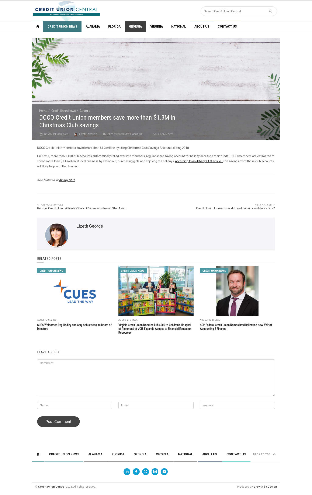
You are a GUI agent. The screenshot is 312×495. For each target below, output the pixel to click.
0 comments (165, 134)
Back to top (262, 454)
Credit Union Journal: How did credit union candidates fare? (235, 208)
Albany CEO (67, 180)
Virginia (156, 26)
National (178, 26)
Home (43, 110)
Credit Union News (62, 26)
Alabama (93, 26)
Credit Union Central (51, 486)
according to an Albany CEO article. (199, 161)
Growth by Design (265, 486)
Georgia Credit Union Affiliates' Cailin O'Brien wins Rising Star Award (82, 208)
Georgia (135, 26)
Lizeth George (88, 134)
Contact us (227, 26)
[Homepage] (37, 26)
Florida (114, 26)
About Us (201, 26)
